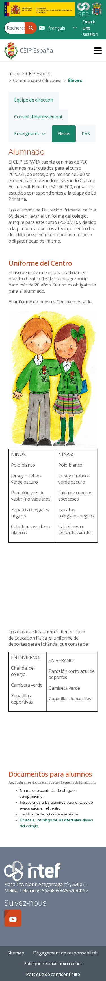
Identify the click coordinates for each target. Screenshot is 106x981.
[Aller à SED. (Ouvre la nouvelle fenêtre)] (83, 9)
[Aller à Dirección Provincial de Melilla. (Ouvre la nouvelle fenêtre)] (97, 9)
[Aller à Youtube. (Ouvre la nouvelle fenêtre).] (12, 918)
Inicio (13, 73)
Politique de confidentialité (53, 974)
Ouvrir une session (90, 28)
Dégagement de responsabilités (65, 953)
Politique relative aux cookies (53, 963)
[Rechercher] (30, 27)
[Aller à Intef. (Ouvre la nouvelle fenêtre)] (32, 870)
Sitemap (15, 953)
